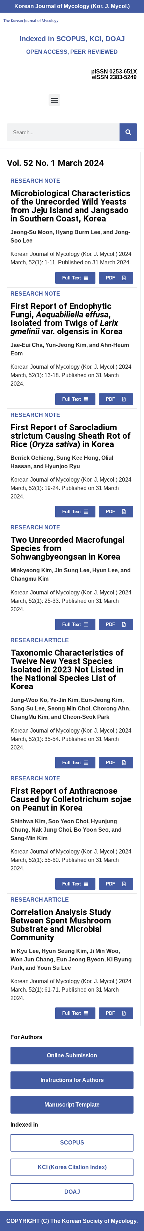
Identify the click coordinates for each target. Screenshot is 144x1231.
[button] (54, 100)
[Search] (128, 132)
